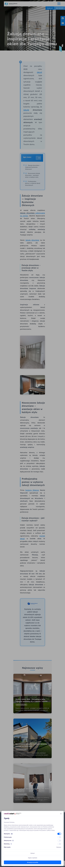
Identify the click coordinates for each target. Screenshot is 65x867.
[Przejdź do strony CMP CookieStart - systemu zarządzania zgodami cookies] (12, 813)
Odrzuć (32, 853)
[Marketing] (59, 844)
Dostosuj (58, 847)
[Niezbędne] (59, 834)
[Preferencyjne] (59, 837)
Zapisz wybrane (32, 857)
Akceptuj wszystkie (32, 862)
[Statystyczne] (59, 841)
